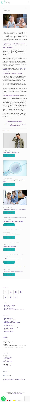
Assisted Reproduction (10, 306)
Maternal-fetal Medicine (10, 308)
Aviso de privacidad (17, 393)
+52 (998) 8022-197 (7, 360)
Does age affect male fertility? (10, 246)
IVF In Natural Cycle (9, 331)
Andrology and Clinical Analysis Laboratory (14, 309)
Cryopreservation (8, 329)
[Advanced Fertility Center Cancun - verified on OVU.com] (15, 380)
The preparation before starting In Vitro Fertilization (14, 209)
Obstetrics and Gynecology (11, 305)
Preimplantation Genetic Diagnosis (12, 322)
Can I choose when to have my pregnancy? (12, 258)
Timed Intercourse (9, 318)
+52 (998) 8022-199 (7, 363)
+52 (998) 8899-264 (7, 358)
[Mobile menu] (28, 2)
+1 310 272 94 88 (7, 365)
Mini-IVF (6, 324)
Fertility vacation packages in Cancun (11, 234)
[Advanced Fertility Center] (5, 2)
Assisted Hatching (9, 325)
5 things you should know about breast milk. (13, 271)
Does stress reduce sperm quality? (11, 152)
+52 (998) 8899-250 (7, 357)
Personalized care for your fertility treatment (13, 221)
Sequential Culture (9, 328)
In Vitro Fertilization (9, 321)
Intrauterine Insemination (10, 319)
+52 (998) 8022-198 (7, 361)
